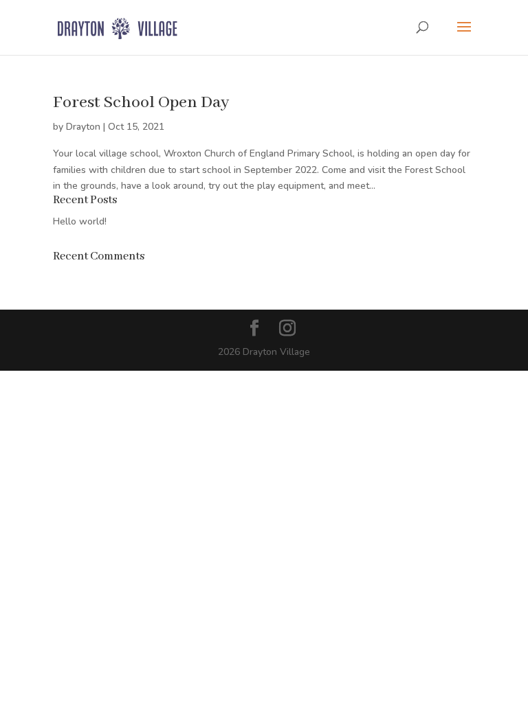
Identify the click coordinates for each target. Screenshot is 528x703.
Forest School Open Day (141, 102)
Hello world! (80, 221)
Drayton (83, 126)
